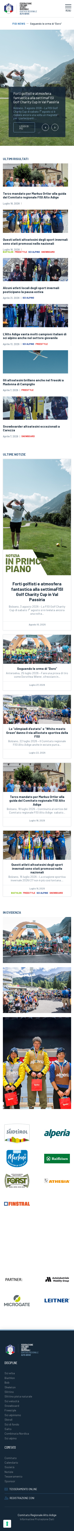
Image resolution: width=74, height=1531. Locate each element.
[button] (68, 8)
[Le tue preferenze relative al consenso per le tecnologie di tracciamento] (7, 1524)
